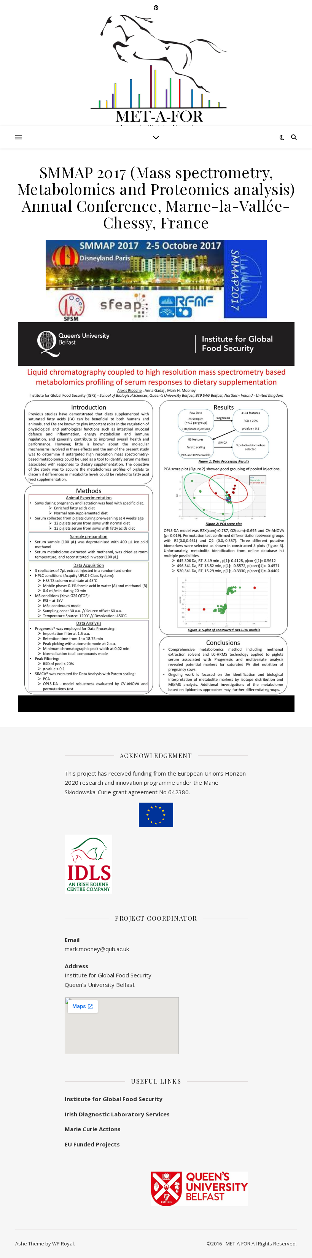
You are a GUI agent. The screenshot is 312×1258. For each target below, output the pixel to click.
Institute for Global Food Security (113, 1099)
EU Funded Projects (92, 1144)
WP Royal (63, 1243)
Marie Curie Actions (93, 1129)
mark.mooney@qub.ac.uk (97, 949)
